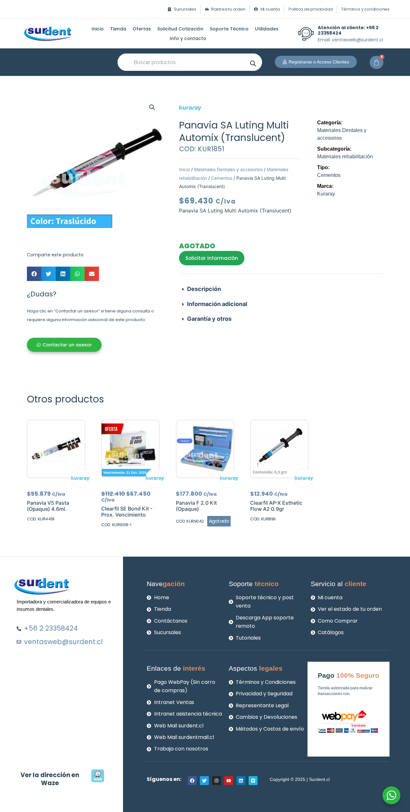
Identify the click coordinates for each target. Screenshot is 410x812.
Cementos (221, 178)
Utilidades (266, 29)
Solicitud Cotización (180, 29)
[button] (152, 107)
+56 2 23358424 (348, 30)
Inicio (98, 29)
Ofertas (142, 29)
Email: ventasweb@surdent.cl (350, 40)
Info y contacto (188, 38)
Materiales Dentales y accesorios (228, 169)
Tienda (118, 29)
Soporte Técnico (229, 29)
